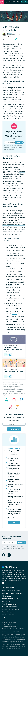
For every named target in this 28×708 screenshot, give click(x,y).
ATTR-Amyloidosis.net (9, 607)
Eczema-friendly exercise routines (14, 464)
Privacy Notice (18, 147)
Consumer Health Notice (9, 626)
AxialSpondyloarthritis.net (11, 609)
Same (17, 407)
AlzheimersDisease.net (10, 599)
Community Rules (7, 631)
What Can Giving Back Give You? (13, 372)
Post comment (14, 429)
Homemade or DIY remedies (14, 469)
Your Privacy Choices (8, 629)
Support (13, 400)
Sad (20, 400)
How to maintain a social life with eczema (14, 491)
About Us (4, 622)
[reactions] (6, 354)
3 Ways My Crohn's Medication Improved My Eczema (13, 349)
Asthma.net (6, 601)
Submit (14, 522)
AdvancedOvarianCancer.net (12, 593)
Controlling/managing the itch (15, 497)
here (8, 395)
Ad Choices (16, 631)
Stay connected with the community (11, 537)
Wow (9, 407)
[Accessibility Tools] (14, 2)
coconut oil (9, 263)
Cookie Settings (20, 629)
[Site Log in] (18, 2)
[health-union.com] (9, 567)
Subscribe (24, 2)
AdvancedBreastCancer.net (11, 591)
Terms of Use (10, 149)
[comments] (10, 354)
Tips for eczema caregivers (13, 480)
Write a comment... (10, 424)
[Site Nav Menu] (6, 2)
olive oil (14, 314)
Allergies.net (6, 596)
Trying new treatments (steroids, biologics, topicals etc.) (15, 503)
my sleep (9, 285)
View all (5, 618)
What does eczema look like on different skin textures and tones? (15, 512)
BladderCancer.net (8, 612)
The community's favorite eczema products (14, 474)
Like (5, 400)
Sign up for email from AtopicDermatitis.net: (14, 134)
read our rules (14, 417)
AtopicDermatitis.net (9, 604)
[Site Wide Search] (10, 2)
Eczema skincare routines (13, 459)
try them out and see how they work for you (13, 225)
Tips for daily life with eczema (15, 485)
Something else (13, 518)
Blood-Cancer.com (8, 615)
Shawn (10, 33)
